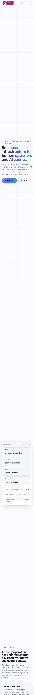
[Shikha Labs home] (8, 3)
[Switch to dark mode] (22, 3)
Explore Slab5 (8, 180)
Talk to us (23, 180)
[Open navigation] (30, 3)
